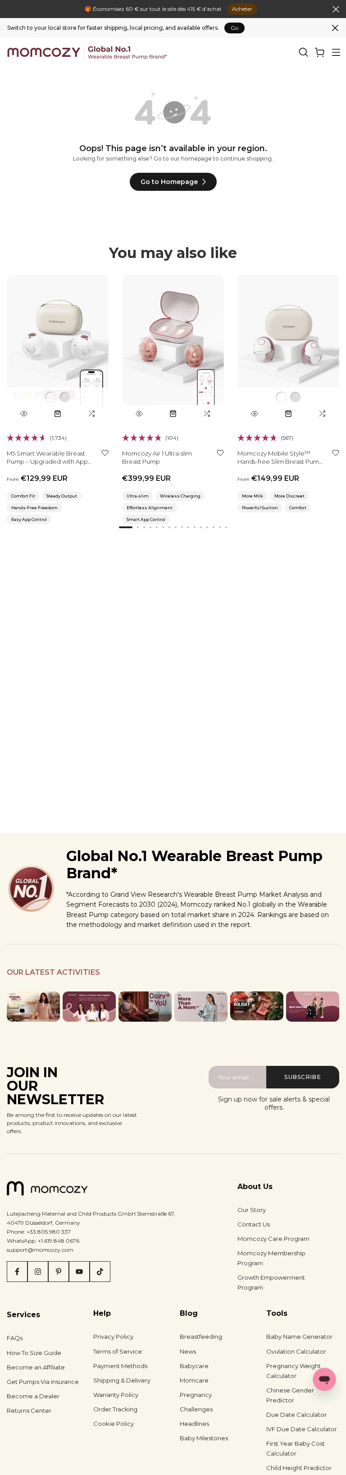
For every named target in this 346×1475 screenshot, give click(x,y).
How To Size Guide (34, 1352)
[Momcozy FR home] (87, 52)
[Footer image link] (33, 1006)
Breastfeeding (201, 1336)
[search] (303, 52)
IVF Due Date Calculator (301, 1429)
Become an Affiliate (36, 1367)
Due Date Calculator (296, 1414)
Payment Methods (120, 1365)
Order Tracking (115, 1409)
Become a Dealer (33, 1396)
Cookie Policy (113, 1423)
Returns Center (29, 1410)
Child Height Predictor (299, 1467)
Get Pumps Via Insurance (43, 1381)
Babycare (194, 1365)
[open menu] (336, 52)
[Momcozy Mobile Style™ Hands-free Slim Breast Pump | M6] (288, 348)
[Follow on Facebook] (17, 1271)
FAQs (15, 1337)
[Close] (335, 28)
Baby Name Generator (299, 1336)
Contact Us (253, 1224)
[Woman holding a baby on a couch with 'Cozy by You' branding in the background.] (145, 1006)
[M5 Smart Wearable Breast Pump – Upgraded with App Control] (58, 348)
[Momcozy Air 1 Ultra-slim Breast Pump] (173, 348)
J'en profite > (232, 8)
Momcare (194, 1380)
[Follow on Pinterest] (58, 1271)
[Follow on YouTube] (79, 1271)
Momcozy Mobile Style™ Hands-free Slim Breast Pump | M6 (280, 461)
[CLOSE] (10, 9)
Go (234, 27)
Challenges (196, 1409)
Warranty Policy (115, 1394)
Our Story (251, 1209)
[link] (319, 52)
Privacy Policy (113, 1336)
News (188, 1351)
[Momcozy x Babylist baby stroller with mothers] (312, 1006)
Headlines (194, 1423)
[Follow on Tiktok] (100, 1271)
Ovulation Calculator (296, 1351)
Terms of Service (117, 1351)
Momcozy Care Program (273, 1238)
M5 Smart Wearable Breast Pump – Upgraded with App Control (47, 461)
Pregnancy (196, 1394)
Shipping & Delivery (121, 1380)
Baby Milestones (204, 1438)
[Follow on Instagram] (37, 1271)
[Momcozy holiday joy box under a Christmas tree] (256, 1005)
